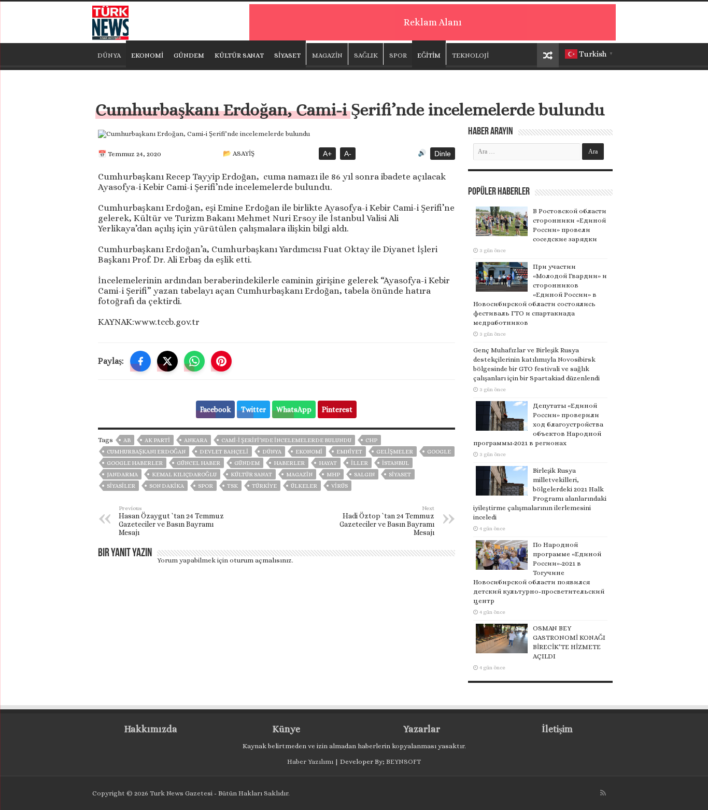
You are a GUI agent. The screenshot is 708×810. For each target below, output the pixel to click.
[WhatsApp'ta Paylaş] (194, 361)
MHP (333, 474)
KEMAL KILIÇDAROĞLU (184, 474)
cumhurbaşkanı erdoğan (146, 451)
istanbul (395, 463)
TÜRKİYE (264, 486)
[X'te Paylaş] (167, 361)
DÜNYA (109, 55)
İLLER (359, 463)
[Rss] (603, 793)
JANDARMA (122, 474)
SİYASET (287, 55)
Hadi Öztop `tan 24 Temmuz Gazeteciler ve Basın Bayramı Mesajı (386, 521)
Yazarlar (421, 729)
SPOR (398, 55)
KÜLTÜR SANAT (239, 55)
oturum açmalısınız (261, 560)
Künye (286, 729)
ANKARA (195, 440)
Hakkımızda (150, 729)
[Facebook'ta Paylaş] (140, 361)
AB (127, 440)
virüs (339, 486)
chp (371, 440)
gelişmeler (394, 451)
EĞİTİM (429, 55)
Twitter (253, 409)
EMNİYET (349, 451)
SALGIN (364, 474)
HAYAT (328, 463)
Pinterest (337, 409)
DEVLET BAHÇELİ (224, 451)
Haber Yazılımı (310, 761)
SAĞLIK (366, 55)
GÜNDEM (189, 55)
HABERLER (289, 463)
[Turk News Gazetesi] (110, 20)
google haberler (135, 463)
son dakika (166, 486)
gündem (247, 463)
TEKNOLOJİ (470, 55)
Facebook (215, 409)
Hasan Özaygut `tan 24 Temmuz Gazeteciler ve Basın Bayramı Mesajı (171, 521)
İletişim (557, 729)
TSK (232, 486)
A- (347, 153)
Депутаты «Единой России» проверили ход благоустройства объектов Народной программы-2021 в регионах (538, 424)
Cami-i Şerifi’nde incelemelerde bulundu (286, 440)
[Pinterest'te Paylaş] (221, 361)
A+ (327, 153)
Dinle (442, 153)
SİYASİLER (121, 486)
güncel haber (198, 463)
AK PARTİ (157, 440)
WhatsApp (293, 409)
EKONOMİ (147, 55)
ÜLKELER (304, 486)
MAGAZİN (327, 55)
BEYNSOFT (403, 761)
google (439, 451)
